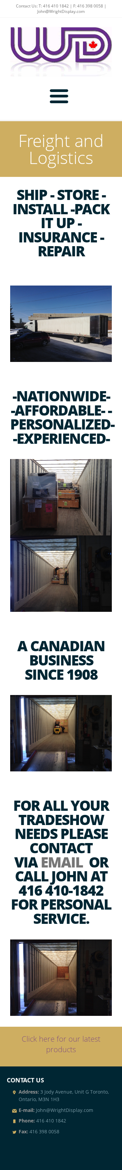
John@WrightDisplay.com (61, 11)
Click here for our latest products (61, 1044)
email (62, 862)
